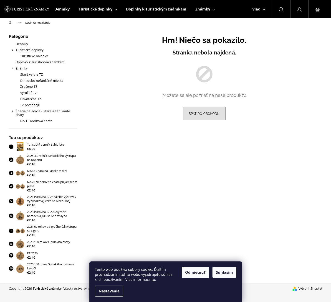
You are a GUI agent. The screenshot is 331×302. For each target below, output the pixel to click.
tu (153, 279)
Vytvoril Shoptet (310, 288)
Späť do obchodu (204, 114)
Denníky (22, 44)
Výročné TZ (28, 92)
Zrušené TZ (28, 86)
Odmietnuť (195, 272)
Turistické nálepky (34, 56)
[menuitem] (62, 9)
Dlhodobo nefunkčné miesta (41, 80)
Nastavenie (109, 291)
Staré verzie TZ (31, 74)
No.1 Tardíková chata (36, 121)
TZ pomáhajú (30, 105)
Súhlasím (224, 272)
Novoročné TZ (30, 99)
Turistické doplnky (29, 50)
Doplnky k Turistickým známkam (40, 62)
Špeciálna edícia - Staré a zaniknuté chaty (43, 113)
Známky (22, 68)
